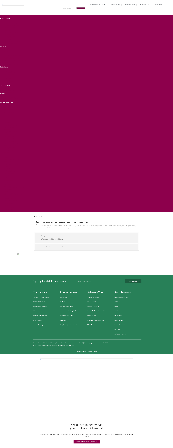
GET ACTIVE (4, 68)
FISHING (6, 83)
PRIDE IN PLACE (9, 114)
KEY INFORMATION (6, 102)
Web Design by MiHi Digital (66, 346)
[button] (86, 118)
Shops (2, 94)
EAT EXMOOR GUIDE (10, 92)
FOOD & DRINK (5, 85)
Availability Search (11, 64)
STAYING (3, 47)
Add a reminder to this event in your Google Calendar (54, 247)
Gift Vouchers (9, 100)
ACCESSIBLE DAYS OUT (11, 45)
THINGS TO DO (5, 19)
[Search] (81, 8)
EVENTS (2, 66)
